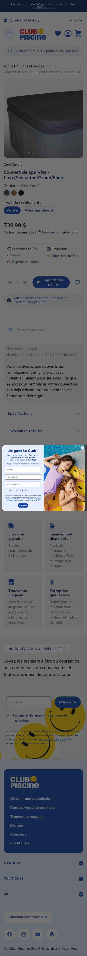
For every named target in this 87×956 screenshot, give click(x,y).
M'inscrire (23, 505)
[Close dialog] (82, 448)
